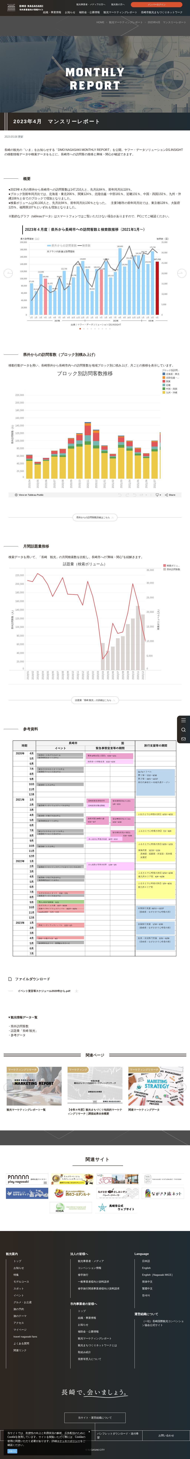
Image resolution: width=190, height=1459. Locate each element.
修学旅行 (83, 1274)
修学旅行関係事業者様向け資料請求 (98, 1288)
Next (181, 273)
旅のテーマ (20, 1315)
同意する (12, 1451)
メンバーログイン (157, 4)
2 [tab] (84, 328)
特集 (16, 1274)
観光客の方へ (118, 4)
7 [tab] (102, 328)
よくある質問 (21, 1343)
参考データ (18, 1035)
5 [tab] (95, 328)
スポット (19, 1288)
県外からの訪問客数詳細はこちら (93, 517)
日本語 (146, 1261)
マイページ (20, 1329)
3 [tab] (87, 328)
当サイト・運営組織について (95, 1417)
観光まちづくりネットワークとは (97, 1345)
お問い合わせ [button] (166, 1435)
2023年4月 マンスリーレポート (167, 22)
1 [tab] (80, 328)
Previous (8, 273)
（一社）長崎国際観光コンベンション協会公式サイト (163, 1323)
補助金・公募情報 (89, 12)
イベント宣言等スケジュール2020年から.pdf (44, 990)
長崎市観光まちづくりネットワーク (162, 12)
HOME (100, 22)
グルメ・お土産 (23, 1302)
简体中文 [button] (147, 1281)
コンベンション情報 (89, 1267)
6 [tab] (98, 328)
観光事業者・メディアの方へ (90, 4)
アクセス (19, 1322)
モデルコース (21, 1281)
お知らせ (70, 12)
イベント (19, 1295)
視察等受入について (89, 1359)
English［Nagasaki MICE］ (158, 1274)
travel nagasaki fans (25, 1336)
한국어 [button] (146, 1295)
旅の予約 (19, 1309)
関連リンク (20, 1350)
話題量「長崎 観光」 (24, 1030)
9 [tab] (110, 328)
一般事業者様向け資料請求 (93, 1281)
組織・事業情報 (52, 12)
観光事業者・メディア (91, 1261)
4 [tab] (91, 328)
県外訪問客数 (20, 1026)
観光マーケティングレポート (120, 12)
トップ (17, 1261)
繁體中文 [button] (147, 1288)
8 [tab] (106, 328)
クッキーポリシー (69, 1441)
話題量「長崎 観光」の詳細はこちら (93, 700)
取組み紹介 (84, 1352)
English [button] (146, 1267)
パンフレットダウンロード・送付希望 (118, 1435)
